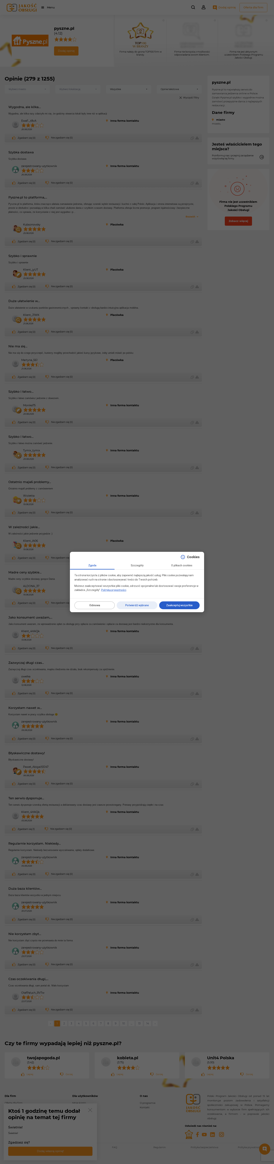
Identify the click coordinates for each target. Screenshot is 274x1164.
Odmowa (94, 605)
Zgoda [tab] (92, 565)
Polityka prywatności (113, 590)
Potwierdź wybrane (137, 605)
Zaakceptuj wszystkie (179, 605)
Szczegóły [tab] (137, 565)
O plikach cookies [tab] (181, 565)
